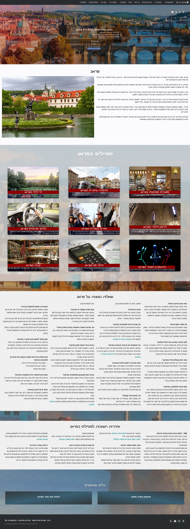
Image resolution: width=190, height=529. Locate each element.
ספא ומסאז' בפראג (67, 439)
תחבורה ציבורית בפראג (122, 339)
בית (48, 520)
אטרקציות (169, 2)
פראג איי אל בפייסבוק (94, 48)
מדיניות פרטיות (24, 520)
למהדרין (113, 2)
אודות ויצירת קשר (39, 520)
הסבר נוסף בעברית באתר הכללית (127, 439)
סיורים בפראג (147, 2)
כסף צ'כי (103, 2)
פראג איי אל (181, 2)
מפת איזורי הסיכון (119, 433)
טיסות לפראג (93, 2)
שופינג (123, 2)
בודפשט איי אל (11, 520)
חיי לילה (137, 2)
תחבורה (158, 2)
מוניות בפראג (42, 439)
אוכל (130, 2)
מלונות (83, 2)
